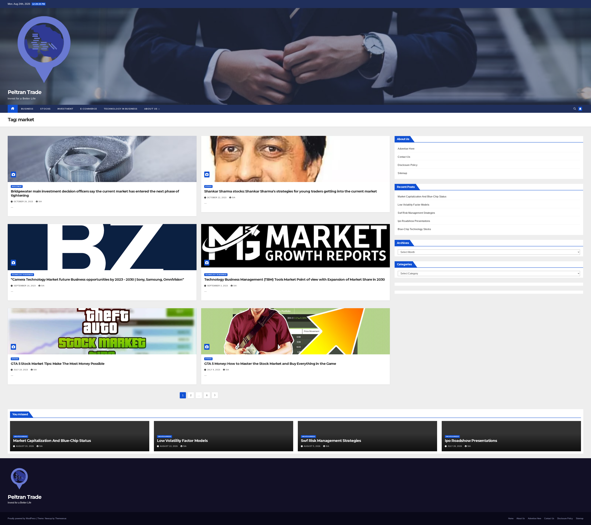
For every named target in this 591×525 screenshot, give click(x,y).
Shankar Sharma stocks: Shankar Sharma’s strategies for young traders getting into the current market (290, 191)
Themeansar (60, 518)
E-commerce (88, 108)
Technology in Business (120, 108)
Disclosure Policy (407, 165)
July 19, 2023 (21, 370)
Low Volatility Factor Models (413, 204)
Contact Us (404, 157)
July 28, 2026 (455, 446)
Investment (65, 108)
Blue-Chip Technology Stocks (414, 229)
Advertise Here (406, 148)
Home (510, 518)
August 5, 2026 (312, 446)
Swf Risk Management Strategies (416, 213)
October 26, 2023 (24, 201)
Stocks (45, 108)
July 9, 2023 (214, 370)
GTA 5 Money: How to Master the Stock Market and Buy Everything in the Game (270, 364)
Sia (40, 201)
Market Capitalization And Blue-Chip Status (422, 196)
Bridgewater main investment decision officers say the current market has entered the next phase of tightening (95, 193)
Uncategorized (20, 436)
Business (27, 108)
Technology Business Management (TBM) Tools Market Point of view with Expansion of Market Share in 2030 (294, 279)
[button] (574, 108)
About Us (151, 108)
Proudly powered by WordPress (22, 518)
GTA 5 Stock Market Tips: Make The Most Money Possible (57, 364)
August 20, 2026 (25, 446)
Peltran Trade (24, 92)
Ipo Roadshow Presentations (414, 221)
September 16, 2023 (25, 286)
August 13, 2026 (169, 446)
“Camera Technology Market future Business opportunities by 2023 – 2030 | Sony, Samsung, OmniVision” (97, 279)
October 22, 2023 (217, 197)
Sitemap (402, 173)
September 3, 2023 (218, 286)
